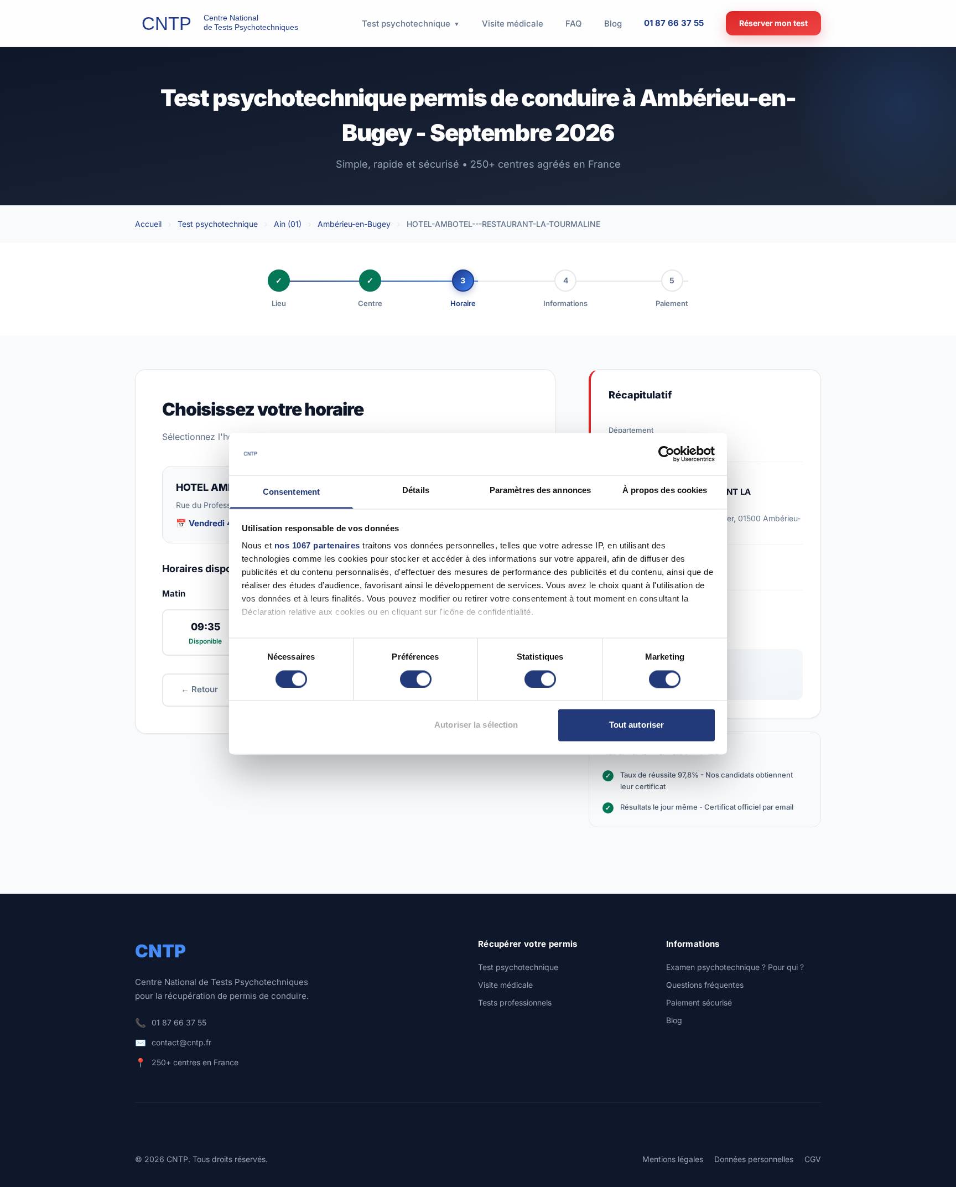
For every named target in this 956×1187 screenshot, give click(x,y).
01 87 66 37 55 (674, 23)
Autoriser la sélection (476, 725)
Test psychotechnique (218, 224)
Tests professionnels (515, 1002)
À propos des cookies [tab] (665, 490)
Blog (674, 1020)
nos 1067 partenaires (317, 546)
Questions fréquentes (705, 984)
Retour (199, 689)
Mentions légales (672, 1159)
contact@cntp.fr (181, 1042)
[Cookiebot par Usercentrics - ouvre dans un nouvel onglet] (666, 453)
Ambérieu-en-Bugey (354, 224)
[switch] (416, 679)
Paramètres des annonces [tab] (540, 490)
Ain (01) (288, 224)
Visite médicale (505, 984)
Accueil (148, 224)
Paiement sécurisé (699, 1002)
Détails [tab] (415, 490)
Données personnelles (753, 1159)
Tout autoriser (636, 725)
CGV (812, 1159)
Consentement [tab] (291, 492)
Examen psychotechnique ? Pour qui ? (735, 967)
